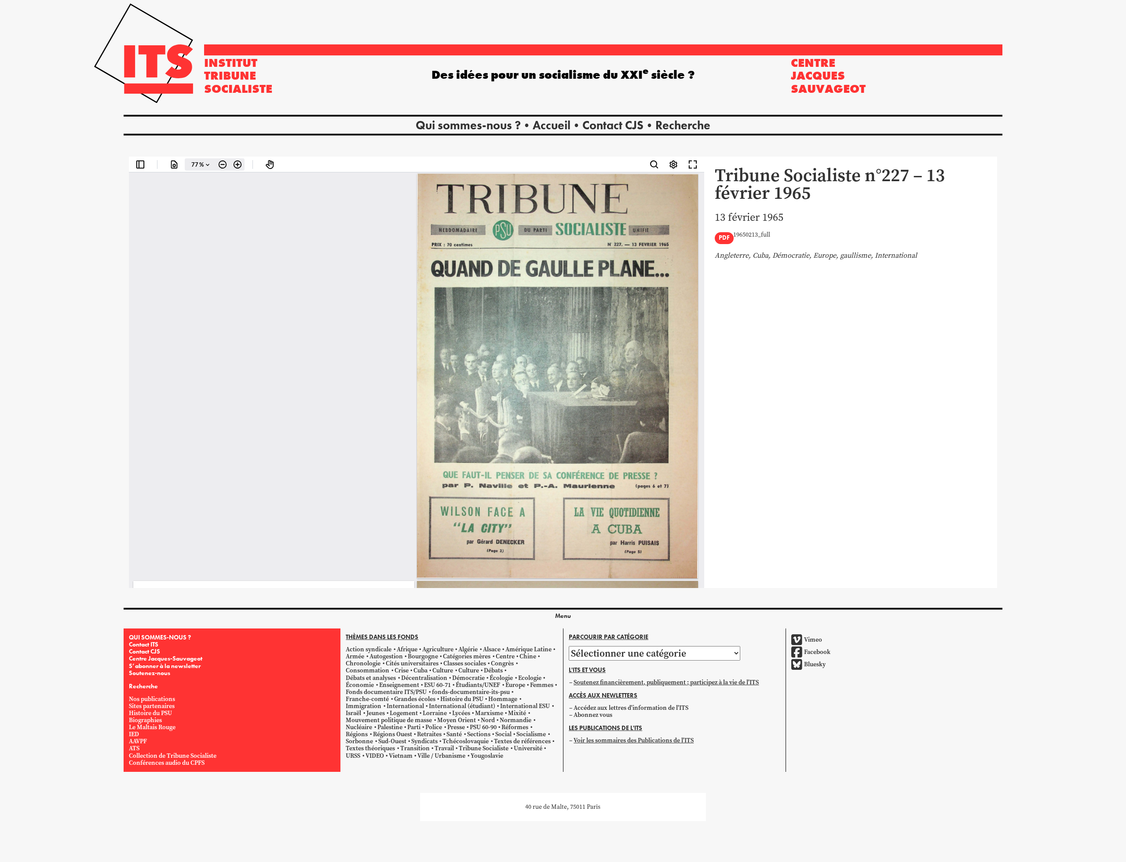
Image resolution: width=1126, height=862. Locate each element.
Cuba (420, 670)
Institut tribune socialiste (238, 75)
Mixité (517, 713)
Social (503, 734)
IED (134, 734)
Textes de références (522, 741)
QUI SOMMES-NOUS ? (160, 637)
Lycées (461, 713)
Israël (353, 713)
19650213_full (751, 235)
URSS (353, 755)
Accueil (551, 125)
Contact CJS (612, 125)
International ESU (525, 706)
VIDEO (375, 755)
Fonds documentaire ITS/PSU (386, 692)
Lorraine (435, 713)
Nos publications (152, 699)
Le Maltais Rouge (152, 727)
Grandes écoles (414, 699)
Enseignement (399, 685)
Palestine (389, 727)
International (405, 706)
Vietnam (401, 755)
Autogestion (386, 656)
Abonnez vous (593, 715)
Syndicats (424, 741)
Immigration (363, 706)
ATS (134, 748)
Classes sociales (464, 663)
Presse (456, 727)
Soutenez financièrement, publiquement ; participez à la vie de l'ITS (666, 682)
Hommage (502, 699)
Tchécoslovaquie (465, 741)
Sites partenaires (152, 706)
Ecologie (529, 677)
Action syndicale (368, 649)
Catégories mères (466, 656)
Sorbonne (359, 741)
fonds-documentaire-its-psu (471, 692)
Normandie (515, 720)
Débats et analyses (371, 677)
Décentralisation (424, 677)
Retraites (429, 734)
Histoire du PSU (150, 713)
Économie (360, 685)
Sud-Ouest (392, 741)
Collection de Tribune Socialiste (172, 755)
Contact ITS (143, 644)
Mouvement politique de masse (389, 720)
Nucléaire (359, 727)
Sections (478, 734)
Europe (515, 685)
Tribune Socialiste (483, 748)
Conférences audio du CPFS (167, 763)
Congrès (502, 663)
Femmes (541, 685)
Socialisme (531, 734)
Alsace (492, 649)
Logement (404, 713)
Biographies (145, 720)
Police (433, 727)
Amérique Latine (528, 649)
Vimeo (813, 640)
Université (528, 748)
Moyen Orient (456, 720)
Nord (488, 720)
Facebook (817, 652)
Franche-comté (367, 699)
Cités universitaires (412, 663)
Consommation (367, 670)
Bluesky (815, 664)
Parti (413, 727)
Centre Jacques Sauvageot (828, 75)
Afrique (407, 649)
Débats (493, 670)
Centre (505, 656)
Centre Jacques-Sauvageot (165, 658)
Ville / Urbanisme (441, 755)
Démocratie (468, 677)
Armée (355, 656)
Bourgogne (423, 656)
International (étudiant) (462, 706)
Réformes (514, 727)
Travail (444, 748)
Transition (415, 748)
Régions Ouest (392, 734)
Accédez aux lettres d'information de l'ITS (631, 708)
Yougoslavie (487, 755)
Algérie (468, 649)
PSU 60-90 (483, 727)
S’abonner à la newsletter (165, 665)
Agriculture (437, 649)
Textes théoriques (370, 748)
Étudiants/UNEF (478, 685)
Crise (402, 670)
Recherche (682, 125)
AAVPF (138, 741)
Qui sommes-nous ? (468, 125)
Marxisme (489, 713)
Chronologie (363, 663)
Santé (454, 734)
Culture (442, 670)
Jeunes (375, 713)
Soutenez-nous (149, 673)
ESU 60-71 (437, 685)
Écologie (501, 677)
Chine (527, 656)
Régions (357, 734)
